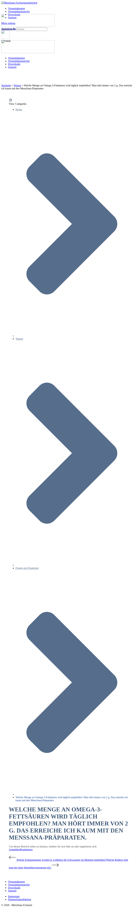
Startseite (6, 85)
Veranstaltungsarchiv (19, 61)
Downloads (14, 64)
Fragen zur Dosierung (27, 568)
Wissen (17, 85)
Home (19, 109)
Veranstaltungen (16, 58)
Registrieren (26, 849)
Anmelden (14, 849)
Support (12, 67)
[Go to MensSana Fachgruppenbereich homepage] (19, 2)
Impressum (14, 896)
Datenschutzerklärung (19, 899)
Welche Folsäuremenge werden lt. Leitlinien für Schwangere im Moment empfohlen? (61, 859)
